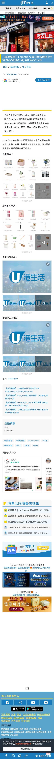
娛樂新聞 (31, 12)
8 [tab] (24, 18)
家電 (27, 445)
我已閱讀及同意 (27, 748)
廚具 (36, 445)
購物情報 (15, 67)
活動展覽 (5, 714)
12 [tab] (34, 18)
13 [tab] (21, 21)
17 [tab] (31, 21)
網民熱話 (5, 728)
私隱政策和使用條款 (23, 743)
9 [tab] (26, 18)
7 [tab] (21, 18)
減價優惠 (8, 440)
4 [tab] (29, 15)
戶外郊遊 (15, 720)
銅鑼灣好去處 (43, 714)
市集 (13, 714)
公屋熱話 (22, 12)
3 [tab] (26, 15)
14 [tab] (24, 21)
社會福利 (25, 720)
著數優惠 (8, 445)
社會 (40, 717)
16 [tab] (29, 21)
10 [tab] (29, 18)
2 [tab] (24, 15)
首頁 (5, 67)
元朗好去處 (6, 717)
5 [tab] (31, 15)
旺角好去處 (31, 717)
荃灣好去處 (18, 717)
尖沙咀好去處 (29, 714)
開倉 (19, 714)
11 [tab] (31, 18)
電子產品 (26, 67)
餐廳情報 (5, 720)
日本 (45, 440)
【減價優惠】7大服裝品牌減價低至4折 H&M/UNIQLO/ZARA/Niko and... (22, 390)
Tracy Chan (12, 74)
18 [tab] (34, 21)
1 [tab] (21, 15)
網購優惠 (21, 440)
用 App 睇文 (44, 79)
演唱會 (8, 8)
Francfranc (13, 378)
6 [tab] (34, 15)
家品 (19, 445)
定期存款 (41, 12)
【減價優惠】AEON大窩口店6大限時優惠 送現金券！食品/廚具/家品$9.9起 (26, 404)
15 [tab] (26, 21)
